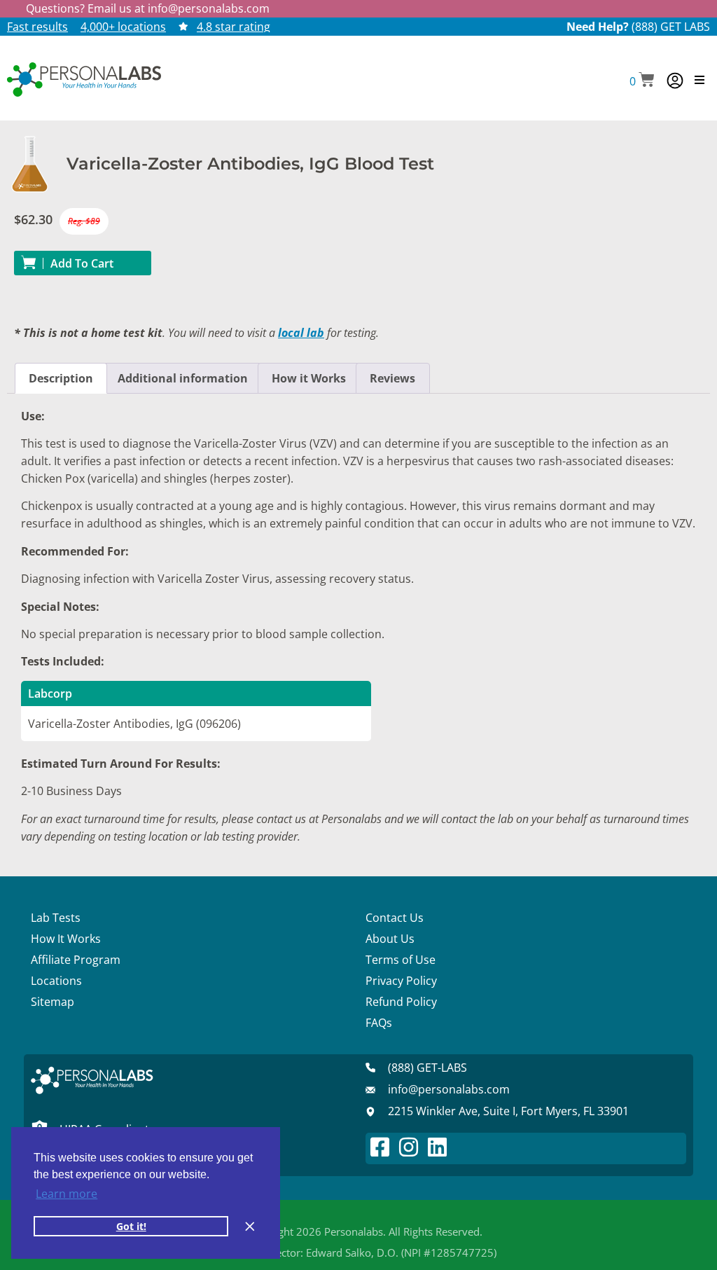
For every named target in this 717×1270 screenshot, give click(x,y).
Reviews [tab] (392, 378)
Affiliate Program (75, 959)
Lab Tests (56, 917)
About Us (390, 938)
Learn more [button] (66, 1193)
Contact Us (395, 917)
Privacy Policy (401, 980)
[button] (642, 81)
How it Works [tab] (309, 378)
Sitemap (52, 1001)
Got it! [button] (131, 1226)
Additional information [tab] (183, 378)
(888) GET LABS (671, 26)
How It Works (66, 938)
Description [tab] (61, 378)
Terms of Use (401, 959)
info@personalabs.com (209, 8)
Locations (56, 980)
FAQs (379, 1022)
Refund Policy (401, 1001)
